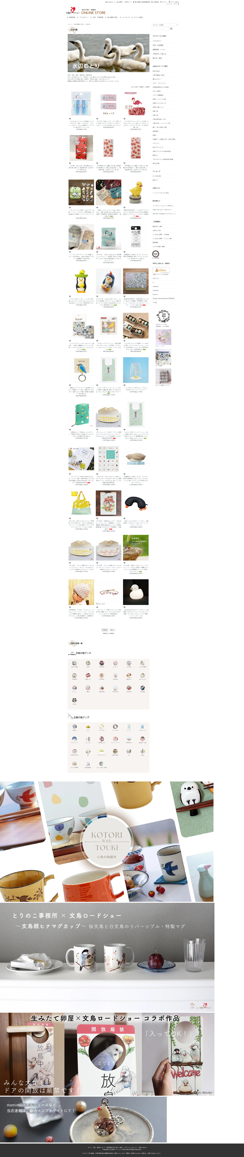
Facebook (156, 290)
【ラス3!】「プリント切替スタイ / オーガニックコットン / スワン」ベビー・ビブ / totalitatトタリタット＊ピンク (108, 567)
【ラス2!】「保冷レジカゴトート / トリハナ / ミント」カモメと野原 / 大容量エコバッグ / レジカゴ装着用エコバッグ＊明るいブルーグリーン (135, 568)
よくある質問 (118, 2)
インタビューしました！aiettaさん (163, 205)
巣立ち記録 (156, 163)
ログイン (164, 2)
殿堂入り (155, 155)
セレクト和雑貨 (74, 767)
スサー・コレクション (159, 83)
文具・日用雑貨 (98, 17)
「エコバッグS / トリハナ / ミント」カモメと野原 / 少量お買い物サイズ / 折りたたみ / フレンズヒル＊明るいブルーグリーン (108, 390)
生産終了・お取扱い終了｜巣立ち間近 (164, 139)
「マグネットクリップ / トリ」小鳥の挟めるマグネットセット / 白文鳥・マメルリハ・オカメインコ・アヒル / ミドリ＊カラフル (108, 346)
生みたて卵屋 (74, 667)
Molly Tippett (115, 755)
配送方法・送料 (157, 226)
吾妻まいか (129, 679)
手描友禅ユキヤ (101, 742)
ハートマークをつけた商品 (161, 193)
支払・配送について (99, 1147)
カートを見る (175, 2)
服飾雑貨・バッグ (159, 49)
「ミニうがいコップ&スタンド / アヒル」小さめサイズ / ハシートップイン (135, 389)
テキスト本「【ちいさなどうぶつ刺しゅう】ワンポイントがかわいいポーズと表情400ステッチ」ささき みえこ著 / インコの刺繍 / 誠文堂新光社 (108, 479)
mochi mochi (115, 691)
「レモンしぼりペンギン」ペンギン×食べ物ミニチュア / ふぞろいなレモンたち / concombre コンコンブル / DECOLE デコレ (81, 301)
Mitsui (88, 691)
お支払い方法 (157, 230)
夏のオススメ (157, 79)
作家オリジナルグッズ (159, 103)
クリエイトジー (74, 742)
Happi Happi (102, 691)
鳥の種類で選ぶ (112, 17)
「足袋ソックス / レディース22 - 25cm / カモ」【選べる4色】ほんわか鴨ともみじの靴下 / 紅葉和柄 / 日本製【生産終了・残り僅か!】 (108, 213)
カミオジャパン (142, 730)
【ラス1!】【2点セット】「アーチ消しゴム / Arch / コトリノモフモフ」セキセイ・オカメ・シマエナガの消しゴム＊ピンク (108, 123)
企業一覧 (155, 115)
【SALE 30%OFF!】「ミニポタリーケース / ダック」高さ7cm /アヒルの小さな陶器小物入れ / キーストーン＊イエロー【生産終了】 (136, 213)
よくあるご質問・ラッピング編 (162, 238)
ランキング (126, 17)
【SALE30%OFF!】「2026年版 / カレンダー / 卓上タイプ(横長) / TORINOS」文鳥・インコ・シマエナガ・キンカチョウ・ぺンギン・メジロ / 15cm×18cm (135, 302)
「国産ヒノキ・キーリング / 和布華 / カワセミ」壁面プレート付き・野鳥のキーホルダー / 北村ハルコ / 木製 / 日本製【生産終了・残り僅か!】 (81, 391)
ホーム (70, 24)
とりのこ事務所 (142, 667)
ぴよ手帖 (129, 667)
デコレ (88, 730)
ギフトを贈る (138, 17)
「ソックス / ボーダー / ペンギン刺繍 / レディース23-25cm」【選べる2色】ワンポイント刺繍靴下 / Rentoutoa (81, 256)
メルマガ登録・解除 (159, 246)
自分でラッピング (158, 147)
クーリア (129, 730)
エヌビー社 (101, 730)
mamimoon (129, 691)
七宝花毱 (142, 691)
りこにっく (74, 691)
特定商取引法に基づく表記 (114, 1147)
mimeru (74, 704)
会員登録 (156, 2)
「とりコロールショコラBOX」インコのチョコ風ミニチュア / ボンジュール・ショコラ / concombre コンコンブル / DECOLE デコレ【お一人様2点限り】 (135, 346)
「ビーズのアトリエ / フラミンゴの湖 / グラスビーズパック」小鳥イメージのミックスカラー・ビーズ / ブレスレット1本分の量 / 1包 (135, 124)
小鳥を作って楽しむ (159, 54)
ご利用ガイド (128, 2)
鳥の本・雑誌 (157, 58)
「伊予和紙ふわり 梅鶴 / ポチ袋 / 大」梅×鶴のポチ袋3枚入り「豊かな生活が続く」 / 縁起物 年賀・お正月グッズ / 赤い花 (136, 168)
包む (88, 755)
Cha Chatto (101, 667)
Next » (112, 630)
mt (129, 755)
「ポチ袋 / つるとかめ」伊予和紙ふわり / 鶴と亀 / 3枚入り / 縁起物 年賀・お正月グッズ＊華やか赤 (81, 168)
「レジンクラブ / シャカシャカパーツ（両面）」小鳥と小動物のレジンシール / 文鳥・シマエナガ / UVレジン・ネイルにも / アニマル (81, 346)
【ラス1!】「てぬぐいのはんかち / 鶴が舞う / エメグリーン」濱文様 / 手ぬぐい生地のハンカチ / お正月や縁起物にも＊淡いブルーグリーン (108, 257)
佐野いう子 (88, 679)
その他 (155, 302)
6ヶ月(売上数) (157, 176)
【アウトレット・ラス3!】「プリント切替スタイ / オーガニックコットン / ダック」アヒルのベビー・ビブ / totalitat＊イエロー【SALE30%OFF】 (108, 435)
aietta (88, 667)
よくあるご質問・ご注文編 (161, 234)
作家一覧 (155, 111)
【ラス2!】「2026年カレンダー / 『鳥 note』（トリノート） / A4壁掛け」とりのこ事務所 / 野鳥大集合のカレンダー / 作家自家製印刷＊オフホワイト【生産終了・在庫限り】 (108, 525)
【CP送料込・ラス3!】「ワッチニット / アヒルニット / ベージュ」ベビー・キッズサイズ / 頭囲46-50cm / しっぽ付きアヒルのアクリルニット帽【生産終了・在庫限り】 (81, 613)
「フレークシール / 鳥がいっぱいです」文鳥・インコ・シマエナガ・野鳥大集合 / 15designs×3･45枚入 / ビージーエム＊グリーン (81, 213)
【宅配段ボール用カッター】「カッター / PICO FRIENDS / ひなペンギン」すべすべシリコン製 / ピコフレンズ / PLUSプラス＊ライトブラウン (135, 479)
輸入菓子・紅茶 (142, 742)
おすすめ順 (134, 87)
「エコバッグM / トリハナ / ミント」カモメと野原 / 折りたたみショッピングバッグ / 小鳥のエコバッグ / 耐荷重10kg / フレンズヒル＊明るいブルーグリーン (135, 435)
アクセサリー (84, 17)
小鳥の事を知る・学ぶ (159, 119)
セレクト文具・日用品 (101, 767)
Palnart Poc (129, 742)
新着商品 (72, 17)
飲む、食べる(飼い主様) (160, 127)
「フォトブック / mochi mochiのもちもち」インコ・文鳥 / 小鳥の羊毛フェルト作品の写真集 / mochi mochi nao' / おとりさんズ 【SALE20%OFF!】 (81, 479)
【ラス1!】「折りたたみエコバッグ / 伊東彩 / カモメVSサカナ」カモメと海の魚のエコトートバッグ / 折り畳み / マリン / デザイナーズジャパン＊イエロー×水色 (81, 524)
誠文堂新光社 (88, 767)
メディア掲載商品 (158, 95)
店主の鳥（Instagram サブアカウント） (165, 214)
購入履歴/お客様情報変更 (142, 2)
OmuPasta (101, 679)
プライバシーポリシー (130, 1147)
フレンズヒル (115, 730)
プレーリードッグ (115, 742)
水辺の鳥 (88, 24)
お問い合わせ (109, 2)
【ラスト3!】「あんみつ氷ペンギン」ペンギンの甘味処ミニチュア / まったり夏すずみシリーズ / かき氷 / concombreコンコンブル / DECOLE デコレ (108, 302)
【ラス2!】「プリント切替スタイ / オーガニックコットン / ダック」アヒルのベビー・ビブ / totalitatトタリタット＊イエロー (81, 567)
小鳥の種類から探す (79, 24)
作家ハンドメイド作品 (159, 99)
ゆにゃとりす (142, 679)
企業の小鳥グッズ (158, 107)
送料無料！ (156, 131)
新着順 (147, 87)
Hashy (142, 755)
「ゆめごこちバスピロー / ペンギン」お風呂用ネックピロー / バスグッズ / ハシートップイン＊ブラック (135, 523)
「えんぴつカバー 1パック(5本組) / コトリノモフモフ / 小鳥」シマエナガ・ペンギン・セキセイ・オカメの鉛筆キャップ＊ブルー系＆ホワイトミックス (81, 124)
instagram (156, 286)
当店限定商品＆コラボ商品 (161, 87)
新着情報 (155, 242)
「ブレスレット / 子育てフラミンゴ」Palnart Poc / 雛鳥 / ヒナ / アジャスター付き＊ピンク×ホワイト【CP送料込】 (108, 612)
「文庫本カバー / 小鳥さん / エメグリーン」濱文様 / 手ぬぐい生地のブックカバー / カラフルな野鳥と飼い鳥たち (81, 434)
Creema (155, 294)
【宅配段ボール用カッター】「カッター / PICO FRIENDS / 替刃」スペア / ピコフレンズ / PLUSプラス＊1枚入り (135, 256)
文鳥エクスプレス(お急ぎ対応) (162, 151)
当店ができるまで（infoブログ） (162, 210)
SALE (154, 135)
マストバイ (156, 143)
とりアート (115, 667)
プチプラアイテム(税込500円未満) (163, 159)
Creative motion (74, 755)
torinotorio (115, 679)
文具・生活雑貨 (158, 45)
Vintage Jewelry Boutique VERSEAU (164, 298)
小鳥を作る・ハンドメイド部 (161, 123)
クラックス (88, 742)
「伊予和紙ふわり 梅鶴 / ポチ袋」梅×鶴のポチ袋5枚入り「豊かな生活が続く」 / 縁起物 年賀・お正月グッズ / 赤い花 (108, 168)
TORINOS (74, 679)
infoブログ (156, 278)
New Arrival (156, 71)
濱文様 (74, 730)
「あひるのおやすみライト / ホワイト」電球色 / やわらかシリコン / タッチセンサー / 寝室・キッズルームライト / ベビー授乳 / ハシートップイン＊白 (135, 613)
